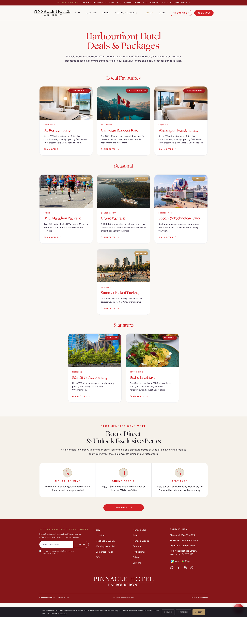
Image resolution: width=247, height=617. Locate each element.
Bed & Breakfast (142, 377)
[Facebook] (178, 568)
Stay (77, 13)
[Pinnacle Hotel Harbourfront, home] (123, 581)
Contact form (188, 545)
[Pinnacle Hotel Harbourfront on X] (192, 568)
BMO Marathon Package (62, 218)
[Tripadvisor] (185, 568)
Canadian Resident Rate (119, 130)
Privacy (63, 613)
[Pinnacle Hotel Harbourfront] (52, 13)
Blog (162, 13)
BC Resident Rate (57, 130)
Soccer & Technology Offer (179, 218)
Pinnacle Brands (141, 540)
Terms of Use (63, 597)
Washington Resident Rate (178, 130)
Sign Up (81, 544)
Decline (168, 612)
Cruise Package (113, 218)
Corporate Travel (104, 551)
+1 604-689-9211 (186, 535)
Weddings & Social (105, 546)
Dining (106, 13)
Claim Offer (51, 149)
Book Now (204, 13)
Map (176, 561)
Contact (137, 546)
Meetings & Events (126, 13)
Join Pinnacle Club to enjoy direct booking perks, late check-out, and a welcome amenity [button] (123, 3)
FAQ (98, 557)
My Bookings (181, 13)
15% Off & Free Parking (89, 377)
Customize (183, 612)
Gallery (136, 535)
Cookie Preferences (199, 597)
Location (91, 13)
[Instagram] (172, 568)
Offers (149, 13)
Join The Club (123, 507)
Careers (137, 562)
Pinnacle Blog (139, 529)
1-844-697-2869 (189, 540)
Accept (198, 612)
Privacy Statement (47, 597)
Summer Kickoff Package (120, 292)
